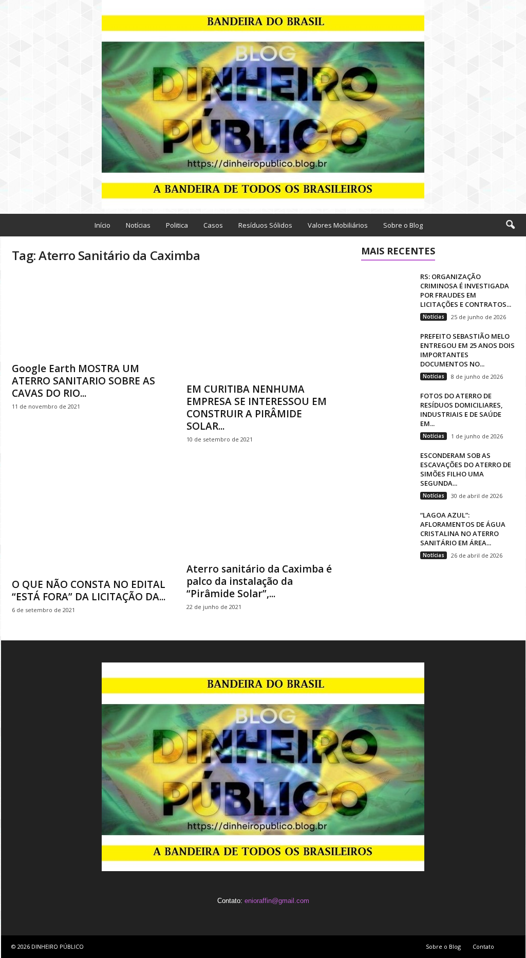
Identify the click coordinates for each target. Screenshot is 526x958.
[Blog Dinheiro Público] (263, 104)
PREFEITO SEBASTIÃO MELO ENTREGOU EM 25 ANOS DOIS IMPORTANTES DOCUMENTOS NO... (467, 350)
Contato (483, 946)
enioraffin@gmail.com (277, 901)
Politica (177, 225)
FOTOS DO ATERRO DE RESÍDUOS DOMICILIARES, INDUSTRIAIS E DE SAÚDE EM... (461, 409)
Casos (213, 225)
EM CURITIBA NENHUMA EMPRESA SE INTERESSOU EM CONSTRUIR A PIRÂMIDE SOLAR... (256, 407)
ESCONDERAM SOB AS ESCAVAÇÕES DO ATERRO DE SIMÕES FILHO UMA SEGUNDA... (465, 469)
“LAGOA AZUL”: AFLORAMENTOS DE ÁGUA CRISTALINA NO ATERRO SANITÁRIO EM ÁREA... (462, 528)
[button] (510, 225)
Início (102, 225)
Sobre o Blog (403, 225)
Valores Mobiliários (338, 225)
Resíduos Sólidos (265, 225)
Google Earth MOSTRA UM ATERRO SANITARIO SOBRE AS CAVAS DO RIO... (83, 381)
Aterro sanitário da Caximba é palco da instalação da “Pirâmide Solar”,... (259, 581)
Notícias (138, 225)
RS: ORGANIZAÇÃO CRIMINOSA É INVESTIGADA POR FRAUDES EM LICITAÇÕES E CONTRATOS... (465, 290)
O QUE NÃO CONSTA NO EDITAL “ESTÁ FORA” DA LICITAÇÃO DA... (88, 590)
